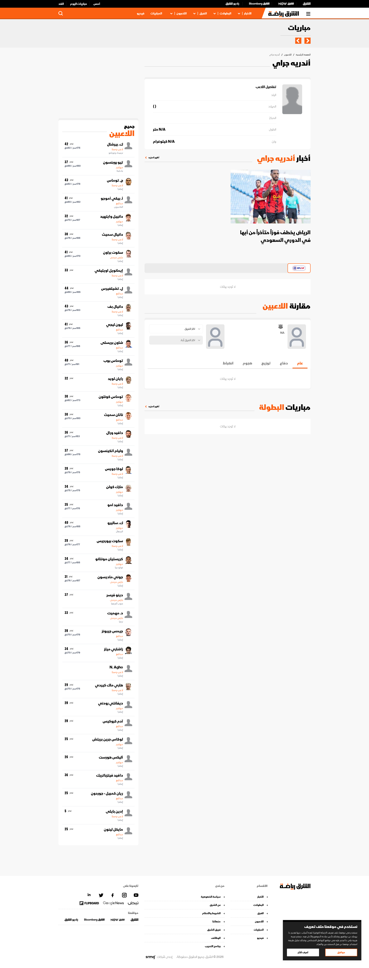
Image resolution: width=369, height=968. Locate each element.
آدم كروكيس (113, 721)
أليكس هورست (111, 757)
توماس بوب (113, 361)
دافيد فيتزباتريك (109, 775)
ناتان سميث (113, 415)
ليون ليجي (114, 325)
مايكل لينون (113, 829)
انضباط (228, 363)
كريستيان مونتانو (109, 559)
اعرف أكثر (303, 952)
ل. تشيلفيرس (112, 289)
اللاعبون (181, 13)
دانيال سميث (112, 234)
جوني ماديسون (110, 577)
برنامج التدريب (213, 946)
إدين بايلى (114, 811)
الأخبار (247, 13)
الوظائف (216, 938)
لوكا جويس (114, 469)
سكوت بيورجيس (110, 541)
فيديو (140, 13)
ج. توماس (115, 180)
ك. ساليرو (115, 523)
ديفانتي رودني (110, 703)
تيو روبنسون (113, 162)
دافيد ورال (114, 433)
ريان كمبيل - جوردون (107, 793)
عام (300, 363)
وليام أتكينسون (110, 451)
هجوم (247, 363)
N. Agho (116, 667)
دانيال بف (115, 307)
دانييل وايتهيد (111, 216)
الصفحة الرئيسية (303, 55)
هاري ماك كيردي (109, 685)
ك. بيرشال (115, 144)
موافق (341, 952)
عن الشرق (215, 905)
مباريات (299, 28)
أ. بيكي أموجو (112, 198)
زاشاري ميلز (113, 649)
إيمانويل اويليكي (109, 271)
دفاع (284, 363)
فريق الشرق (214, 930)
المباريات (156, 13)
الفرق (203, 13)
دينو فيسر (114, 595)
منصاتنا (216, 921)
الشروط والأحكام (211, 913)
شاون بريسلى (112, 343)
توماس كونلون (111, 397)
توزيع (266, 363)
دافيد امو (115, 505)
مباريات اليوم (78, 4)
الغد (61, 4)
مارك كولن (114, 487)
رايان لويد (115, 379)
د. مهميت (115, 613)
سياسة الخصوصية (211, 897)
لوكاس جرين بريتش (107, 739)
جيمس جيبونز (112, 631)
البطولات (225, 13)
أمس (96, 4)
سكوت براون (113, 253)
